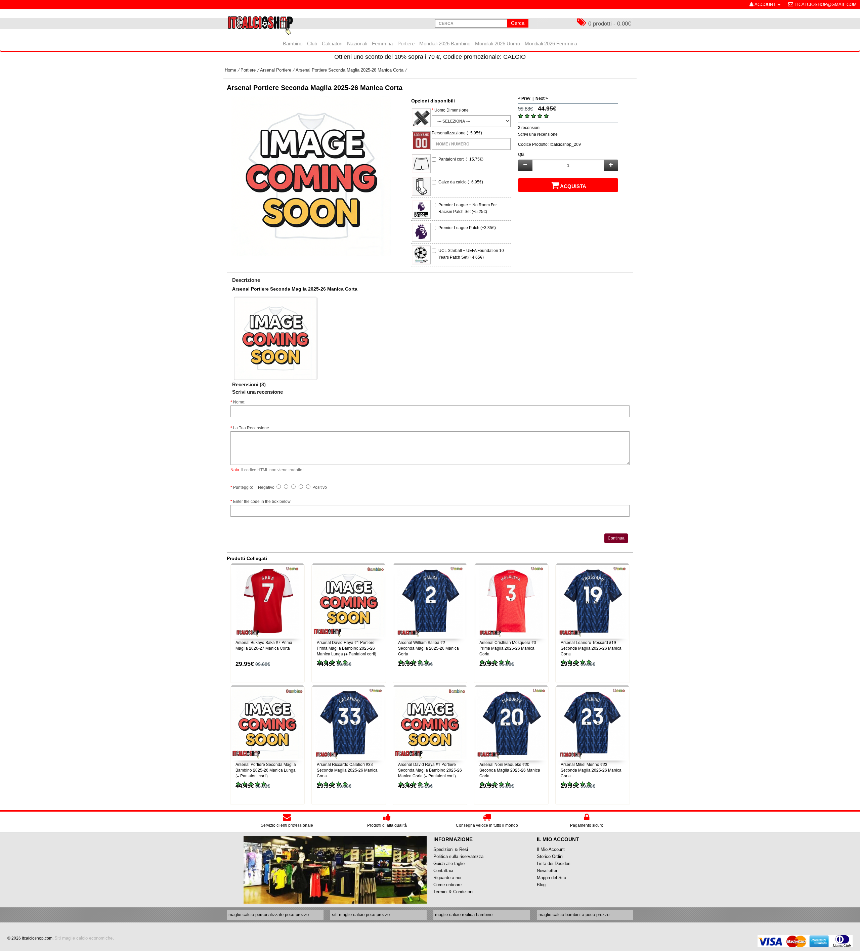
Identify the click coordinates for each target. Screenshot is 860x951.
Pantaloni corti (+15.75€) (460, 159)
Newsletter (547, 870)
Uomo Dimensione (451, 110)
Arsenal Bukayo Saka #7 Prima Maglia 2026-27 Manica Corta (263, 645)
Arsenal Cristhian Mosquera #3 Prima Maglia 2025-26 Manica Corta (507, 647)
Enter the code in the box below (262, 501)
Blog (541, 884)
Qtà (521, 154)
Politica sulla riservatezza (458, 856)
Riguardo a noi (447, 877)
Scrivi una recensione (538, 134)
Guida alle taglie (449, 863)
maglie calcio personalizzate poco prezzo (268, 914)
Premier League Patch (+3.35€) (467, 227)
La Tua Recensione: (251, 428)
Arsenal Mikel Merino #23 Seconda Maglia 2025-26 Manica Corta (591, 769)
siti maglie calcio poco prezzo (361, 914)
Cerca (517, 23)
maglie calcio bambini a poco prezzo (574, 914)
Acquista (573, 186)
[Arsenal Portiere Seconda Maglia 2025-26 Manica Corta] (311, 176)
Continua (616, 538)
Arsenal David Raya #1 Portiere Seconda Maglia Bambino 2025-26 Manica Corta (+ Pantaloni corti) (430, 769)
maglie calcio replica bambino (463, 914)
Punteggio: (243, 487)
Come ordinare (447, 884)
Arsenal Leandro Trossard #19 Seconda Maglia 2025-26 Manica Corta (591, 647)
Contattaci (443, 870)
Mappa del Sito (551, 877)
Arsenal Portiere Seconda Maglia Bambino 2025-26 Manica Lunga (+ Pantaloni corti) (265, 769)
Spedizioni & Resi (450, 849)
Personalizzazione (449, 133)
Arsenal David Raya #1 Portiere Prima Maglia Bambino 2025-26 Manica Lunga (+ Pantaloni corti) (346, 647)
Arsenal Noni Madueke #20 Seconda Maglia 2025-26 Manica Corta (509, 769)
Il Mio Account (551, 849)
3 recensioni (529, 127)
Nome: (239, 402)
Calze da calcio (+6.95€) (460, 182)
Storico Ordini (550, 856)
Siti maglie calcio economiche (83, 938)
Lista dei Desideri (553, 863)
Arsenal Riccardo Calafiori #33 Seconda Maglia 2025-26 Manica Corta (347, 769)
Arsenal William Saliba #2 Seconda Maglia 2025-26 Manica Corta (428, 647)
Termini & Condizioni (453, 891)
